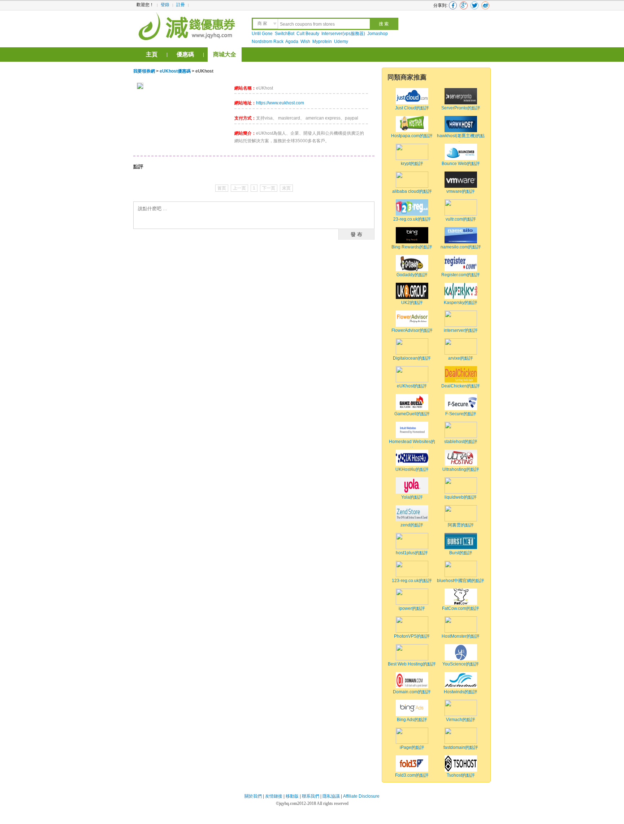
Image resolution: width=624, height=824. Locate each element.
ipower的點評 (412, 608)
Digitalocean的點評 (412, 358)
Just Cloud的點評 (412, 107)
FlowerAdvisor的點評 (412, 330)
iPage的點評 (412, 747)
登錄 (165, 4)
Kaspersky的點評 (460, 302)
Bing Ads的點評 (412, 719)
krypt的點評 (412, 163)
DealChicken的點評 (460, 386)
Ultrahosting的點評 (460, 469)
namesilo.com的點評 (461, 247)
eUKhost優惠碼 (175, 71)
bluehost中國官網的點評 (460, 580)
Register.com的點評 (460, 274)
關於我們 (253, 796)
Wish (305, 41)
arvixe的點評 (460, 358)
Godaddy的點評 (412, 274)
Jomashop (377, 33)
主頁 (151, 54)
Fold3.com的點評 (412, 775)
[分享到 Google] (464, 5)
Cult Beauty (307, 33)
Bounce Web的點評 (461, 163)
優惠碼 (185, 54)
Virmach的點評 (460, 719)
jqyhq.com (288, 803)
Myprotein (322, 41)
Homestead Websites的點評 (412, 445)
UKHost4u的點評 (412, 469)
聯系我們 (310, 796)
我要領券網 (144, 71)
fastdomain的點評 (460, 747)
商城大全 (224, 54)
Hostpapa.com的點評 (412, 135)
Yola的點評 (412, 497)
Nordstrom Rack (267, 41)
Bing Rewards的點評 (411, 247)
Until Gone (262, 33)
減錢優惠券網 (188, 25)
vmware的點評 (460, 191)
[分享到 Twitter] (474, 5)
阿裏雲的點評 (461, 525)
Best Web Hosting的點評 (412, 664)
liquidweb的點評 (461, 497)
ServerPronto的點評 (460, 107)
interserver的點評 (461, 330)
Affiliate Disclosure (361, 796)
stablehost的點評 (460, 441)
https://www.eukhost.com (280, 102)
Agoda (291, 41)
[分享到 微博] (485, 5)
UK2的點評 (412, 302)
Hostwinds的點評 (460, 691)
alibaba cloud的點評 (412, 191)
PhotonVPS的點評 (412, 636)
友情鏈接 (273, 796)
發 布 (356, 234)
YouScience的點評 (460, 664)
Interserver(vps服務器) (343, 33)
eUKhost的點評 (412, 386)
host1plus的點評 (412, 552)
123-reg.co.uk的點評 (412, 580)
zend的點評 (411, 525)
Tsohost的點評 (461, 775)
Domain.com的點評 (412, 691)
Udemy (341, 41)
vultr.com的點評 (461, 219)
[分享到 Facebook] (453, 5)
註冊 (180, 4)
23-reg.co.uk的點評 (412, 219)
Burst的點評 (460, 552)
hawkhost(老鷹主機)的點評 (461, 139)
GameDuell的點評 (412, 413)
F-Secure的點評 (460, 413)
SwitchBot (284, 33)
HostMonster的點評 (461, 636)
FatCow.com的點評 (460, 608)
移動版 (292, 796)
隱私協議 (331, 796)
